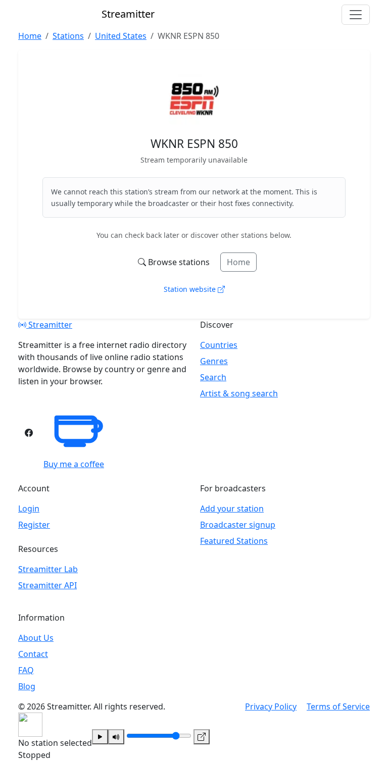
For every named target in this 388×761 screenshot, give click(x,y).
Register (34, 524)
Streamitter (49, 324)
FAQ (26, 670)
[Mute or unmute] (116, 736)
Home (238, 262)
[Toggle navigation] (356, 15)
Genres (214, 361)
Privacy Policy (271, 706)
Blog (26, 686)
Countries (218, 344)
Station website (191, 289)
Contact (33, 653)
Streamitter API (47, 585)
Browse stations (179, 262)
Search (213, 377)
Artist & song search (239, 393)
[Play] (100, 736)
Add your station (232, 508)
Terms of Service (338, 706)
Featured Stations (234, 540)
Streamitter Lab (48, 569)
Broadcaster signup (237, 524)
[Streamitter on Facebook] (28, 432)
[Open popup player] (201, 736)
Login (28, 508)
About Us (36, 637)
